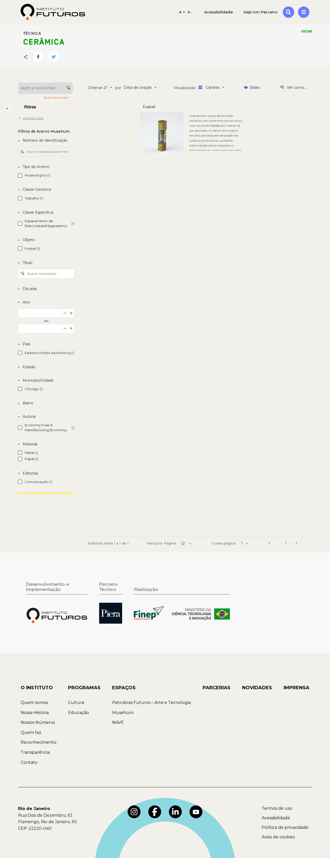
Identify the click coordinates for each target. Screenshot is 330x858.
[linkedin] (175, 811)
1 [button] (286, 543)
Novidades (257, 688)
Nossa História (35, 712)
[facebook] (154, 811)
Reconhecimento (38, 742)
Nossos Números (38, 722)
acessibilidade (218, 12)
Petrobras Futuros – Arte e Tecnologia (151, 702)
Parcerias (216, 688)
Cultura (76, 702)
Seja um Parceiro (260, 12)
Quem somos (34, 702)
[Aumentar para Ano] (71, 313)
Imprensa (296, 688)
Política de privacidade (285, 827)
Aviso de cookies (278, 837)
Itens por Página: (162, 543)
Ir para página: (224, 543)
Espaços (124, 688)
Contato (29, 762)
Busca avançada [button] (56, 97)
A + (182, 12)
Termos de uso (277, 808)
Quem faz (31, 732)
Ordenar (95, 87)
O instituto (37, 688)
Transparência (35, 752)
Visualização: (185, 87)
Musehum (123, 712)
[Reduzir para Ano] (65, 313)
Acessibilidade (276, 817)
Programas (84, 688)
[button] (269, 543)
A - (190, 12)
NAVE (118, 722)
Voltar (306, 31)
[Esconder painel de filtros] (7, 108)
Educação (78, 712)
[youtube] (195, 811)
